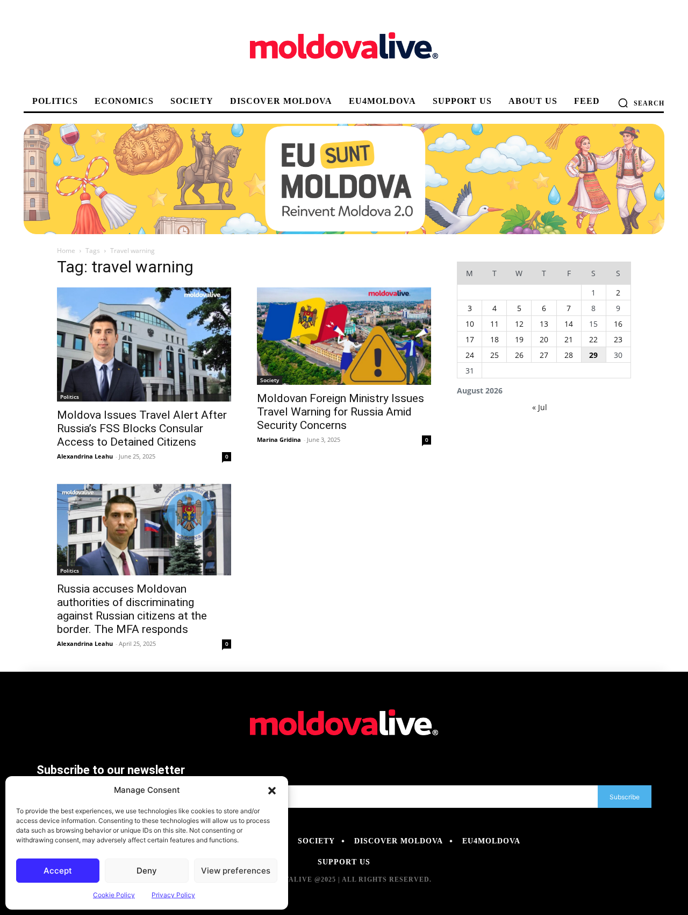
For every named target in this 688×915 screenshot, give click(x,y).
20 (544, 339)
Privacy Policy (173, 895)
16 (618, 324)
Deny (147, 870)
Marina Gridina (279, 439)
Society (269, 380)
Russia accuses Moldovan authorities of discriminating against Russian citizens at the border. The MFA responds (132, 609)
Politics (69, 396)
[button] (272, 790)
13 (544, 324)
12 (519, 324)
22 (593, 339)
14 (568, 324)
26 (519, 355)
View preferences (235, 870)
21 (568, 339)
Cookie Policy (114, 895)
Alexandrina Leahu (85, 456)
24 (469, 355)
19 (519, 339)
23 (618, 339)
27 (544, 355)
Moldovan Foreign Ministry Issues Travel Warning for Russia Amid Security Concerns (340, 412)
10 (469, 324)
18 (494, 339)
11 (494, 324)
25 (494, 355)
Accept (58, 870)
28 (568, 355)
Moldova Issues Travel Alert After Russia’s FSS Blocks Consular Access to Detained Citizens (142, 428)
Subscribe (625, 797)
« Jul (539, 407)
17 (469, 339)
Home (66, 250)
